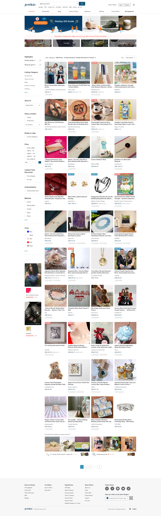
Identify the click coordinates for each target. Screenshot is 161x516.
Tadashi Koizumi (73, 424)
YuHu (116, 350)
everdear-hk (118, 164)
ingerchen (71, 238)
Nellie (92, 387)
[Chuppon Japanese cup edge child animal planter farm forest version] (125, 73)
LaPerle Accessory (96, 424)
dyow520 (70, 275)
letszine (70, 313)
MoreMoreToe (95, 89)
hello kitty (65, 7)
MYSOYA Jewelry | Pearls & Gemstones (56, 275)
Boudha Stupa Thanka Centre (123, 201)
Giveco (93, 127)
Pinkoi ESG (88, 492)
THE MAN (117, 424)
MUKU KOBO (95, 164)
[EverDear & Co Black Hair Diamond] (125, 147)
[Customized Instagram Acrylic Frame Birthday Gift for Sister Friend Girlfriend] (125, 221)
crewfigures (118, 313)
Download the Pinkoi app (117, 498)
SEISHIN (117, 89)
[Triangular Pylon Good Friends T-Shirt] (79, 296)
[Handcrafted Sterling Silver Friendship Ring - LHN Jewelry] (125, 407)
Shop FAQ (47, 490)
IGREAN (117, 238)
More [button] (26, 92)
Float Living (71, 89)
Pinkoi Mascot (89, 495)
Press (86, 490)
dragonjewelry (49, 424)
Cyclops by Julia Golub (98, 350)
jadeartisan (71, 201)
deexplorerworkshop (74, 127)
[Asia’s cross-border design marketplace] (30, 5)
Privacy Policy (69, 498)
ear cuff (80, 7)
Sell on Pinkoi (112, 5)
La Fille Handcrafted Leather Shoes (55, 127)
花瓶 (70, 7)
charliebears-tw (49, 387)
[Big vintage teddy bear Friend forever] (102, 296)
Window (27, 498)
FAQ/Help (67, 487)
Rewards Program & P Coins (72, 503)
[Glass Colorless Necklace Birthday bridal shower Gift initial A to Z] (102, 407)
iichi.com (87, 500)
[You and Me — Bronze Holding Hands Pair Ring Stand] (79, 407)
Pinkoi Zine (28, 490)
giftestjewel (71, 164)
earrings (41, 7)
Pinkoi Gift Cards (29, 492)
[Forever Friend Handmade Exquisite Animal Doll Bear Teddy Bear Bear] (56, 370)
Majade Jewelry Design (98, 201)
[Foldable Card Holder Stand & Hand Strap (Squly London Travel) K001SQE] (125, 110)
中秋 (45, 7)
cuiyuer (47, 201)
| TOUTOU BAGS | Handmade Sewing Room (58, 89)
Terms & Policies (69, 495)
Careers (87, 498)
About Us (87, 487)
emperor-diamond (73, 350)
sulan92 (47, 350)
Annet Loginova (72, 387)
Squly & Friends (119, 127)
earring (74, 7)
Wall (26, 495)
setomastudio (95, 238)
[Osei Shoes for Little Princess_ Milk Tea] (56, 110)
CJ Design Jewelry (96, 275)
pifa (46, 313)
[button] (39, 162)
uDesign (117, 275)
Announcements (69, 492)
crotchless (58, 7)
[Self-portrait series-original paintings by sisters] (79, 221)
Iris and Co (94, 313)
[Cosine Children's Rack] (102, 147)
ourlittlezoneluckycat (120, 387)
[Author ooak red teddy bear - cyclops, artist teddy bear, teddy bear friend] (102, 333)
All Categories (28, 487)
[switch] (33, 60)
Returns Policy (69, 500)
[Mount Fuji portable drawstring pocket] (56, 73)
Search (82, 4)
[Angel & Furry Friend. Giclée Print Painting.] (79, 370)
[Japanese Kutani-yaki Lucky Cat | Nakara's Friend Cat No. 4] (125, 370)
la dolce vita (51, 7)
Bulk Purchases (69, 490)
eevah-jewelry (49, 164)
